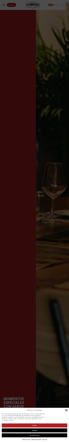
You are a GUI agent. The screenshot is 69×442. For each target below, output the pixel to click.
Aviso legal (44, 439)
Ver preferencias (34, 435)
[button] (66, 410)
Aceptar (34, 425)
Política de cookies (26, 439)
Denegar (34, 430)
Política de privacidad (36, 439)
